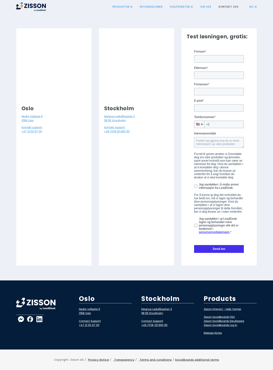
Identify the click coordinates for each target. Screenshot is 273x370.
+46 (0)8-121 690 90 (154, 325)
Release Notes (213, 333)
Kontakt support (32, 127)
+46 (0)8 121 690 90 (117, 131)
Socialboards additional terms (197, 360)
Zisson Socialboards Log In (220, 325)
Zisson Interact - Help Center (222, 309)
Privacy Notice (98, 360)
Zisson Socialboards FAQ (219, 317)
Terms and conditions (155, 360)
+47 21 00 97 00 (32, 131)
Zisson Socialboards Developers (224, 321)
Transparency (123, 360)
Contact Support (90, 321)
